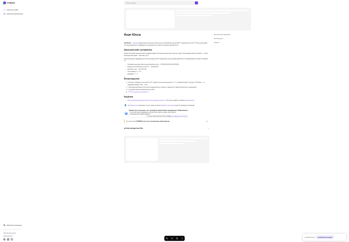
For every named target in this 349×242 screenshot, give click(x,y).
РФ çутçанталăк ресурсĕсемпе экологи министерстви (145, 100)
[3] (194, 42)
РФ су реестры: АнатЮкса (139, 92)
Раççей (135, 43)
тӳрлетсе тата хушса (167, 105)
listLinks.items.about (9, 233)
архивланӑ (189, 100)
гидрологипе (134, 105)
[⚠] (126, 113)
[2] (180, 42)
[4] (148, 55)
